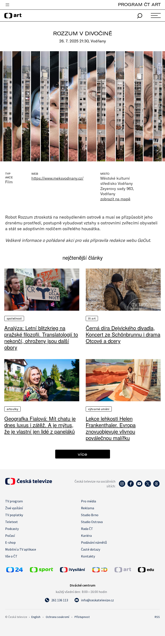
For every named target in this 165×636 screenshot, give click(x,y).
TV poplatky (14, 515)
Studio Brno (89, 515)
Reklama (87, 508)
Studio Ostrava (92, 522)
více (82, 454)
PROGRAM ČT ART (139, 4)
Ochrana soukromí (57, 617)
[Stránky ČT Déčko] (99, 571)
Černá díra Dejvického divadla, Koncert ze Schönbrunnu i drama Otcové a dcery (123, 334)
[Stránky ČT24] (14, 571)
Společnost (14, 318)
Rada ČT (87, 528)
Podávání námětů (94, 542)
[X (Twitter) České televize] (147, 486)
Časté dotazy (90, 549)
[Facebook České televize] (130, 486)
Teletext (11, 522)
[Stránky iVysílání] (75, 569)
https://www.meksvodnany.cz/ (57, 178)
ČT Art (92, 318)
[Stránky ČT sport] (41, 571)
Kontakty (88, 556)
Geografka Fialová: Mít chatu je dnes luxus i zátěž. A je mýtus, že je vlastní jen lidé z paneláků (40, 425)
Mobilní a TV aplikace (20, 549)
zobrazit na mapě (115, 198)
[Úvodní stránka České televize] (28, 483)
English (35, 617)
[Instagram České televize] (122, 486)
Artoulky (12, 409)
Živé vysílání (14, 508)
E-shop (10, 542)
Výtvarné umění (98, 409)
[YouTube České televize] (139, 486)
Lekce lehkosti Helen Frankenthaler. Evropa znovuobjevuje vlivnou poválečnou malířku (111, 428)
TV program (14, 501)
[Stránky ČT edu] (148, 569)
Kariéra (86, 535)
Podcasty (12, 528)
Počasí (10, 535)
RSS (157, 617)
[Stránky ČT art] (123, 571)
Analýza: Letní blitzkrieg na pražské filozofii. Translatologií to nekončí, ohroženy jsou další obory (41, 337)
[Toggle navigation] (7, 5)
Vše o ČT (11, 556)
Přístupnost (82, 617)
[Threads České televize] (156, 486)
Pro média (88, 501)
